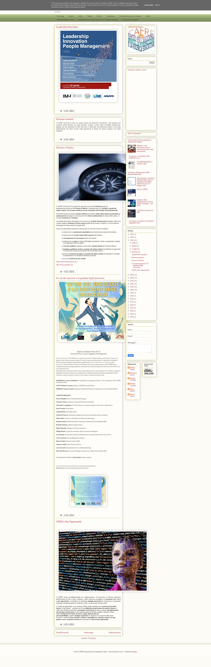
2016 (132, 296)
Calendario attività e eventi (137, 70)
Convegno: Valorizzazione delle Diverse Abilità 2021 (138, 173)
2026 (132, 234)
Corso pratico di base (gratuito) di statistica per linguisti (139, 141)
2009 (132, 317)
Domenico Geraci (133, 374)
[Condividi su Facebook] (71, 111)
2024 (132, 240)
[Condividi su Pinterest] (73, 111)
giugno (134, 246)
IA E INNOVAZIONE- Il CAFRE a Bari (144, 163)
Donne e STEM (142, 189)
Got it (157, 5)
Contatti (147, 16)
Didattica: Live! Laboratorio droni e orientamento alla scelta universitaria (145, 148)
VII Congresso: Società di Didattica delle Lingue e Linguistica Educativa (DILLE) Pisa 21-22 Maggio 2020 (145, 181)
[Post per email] (60, 111)
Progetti (89, 16)
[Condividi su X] (69, 111)
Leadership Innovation (67, 26)
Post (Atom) (92, 638)
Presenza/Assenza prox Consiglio (130, 16)
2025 (132, 237)
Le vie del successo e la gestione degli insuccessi (80, 277)
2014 (132, 302)
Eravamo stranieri (64, 119)
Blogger (134, 652)
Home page (60, 16)
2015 (132, 299)
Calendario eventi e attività (65, 20)
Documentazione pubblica (130, 20)
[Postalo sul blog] (67, 111)
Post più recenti (62, 632)
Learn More (148, 5)
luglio (134, 243)
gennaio (135, 252)
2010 (132, 314)
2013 (132, 305)
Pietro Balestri (132, 390)
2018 (132, 290)
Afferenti (71, 16)
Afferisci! (99, 16)
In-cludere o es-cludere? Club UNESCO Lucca (139, 157)
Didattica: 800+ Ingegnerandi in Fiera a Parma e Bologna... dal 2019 (145, 202)
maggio (135, 249)
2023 (132, 275)
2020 (132, 284)
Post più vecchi (115, 632)
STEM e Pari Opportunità (68, 521)
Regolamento (111, 16)
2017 (132, 293)
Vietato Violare (132, 395)
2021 (132, 281)
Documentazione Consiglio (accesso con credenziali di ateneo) (98, 20)
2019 (132, 287)
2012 (132, 308)
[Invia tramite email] (65, 111)
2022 (132, 278)
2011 (132, 311)
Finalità (80, 16)
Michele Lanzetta (133, 379)
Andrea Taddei (132, 368)
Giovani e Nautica (65, 147)
